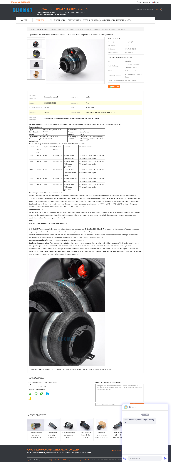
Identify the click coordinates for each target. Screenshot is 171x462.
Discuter (115, 87)
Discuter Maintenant (143, 2)
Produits (40, 20)
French (156, 2)
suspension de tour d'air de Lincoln (81, 369)
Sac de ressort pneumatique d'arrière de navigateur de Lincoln (52, 437)
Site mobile (32, 460)
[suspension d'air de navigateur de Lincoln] (68, 425)
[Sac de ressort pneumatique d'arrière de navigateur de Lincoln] (52, 425)
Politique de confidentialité (43, 460)
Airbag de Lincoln (50, 29)
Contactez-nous (107, 20)
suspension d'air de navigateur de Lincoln (56, 369)
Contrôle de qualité (91, 20)
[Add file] (125, 458)
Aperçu (31, 29)
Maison (24, 20)
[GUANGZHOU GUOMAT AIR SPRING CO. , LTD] (24, 10)
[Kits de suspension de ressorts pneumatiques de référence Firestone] (35, 425)
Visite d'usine (74, 20)
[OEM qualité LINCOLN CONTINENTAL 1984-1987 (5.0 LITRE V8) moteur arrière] (118, 425)
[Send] (165, 458)
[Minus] (165, 407)
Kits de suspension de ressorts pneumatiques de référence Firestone (35, 436)
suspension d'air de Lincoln (102, 369)
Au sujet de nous (57, 20)
